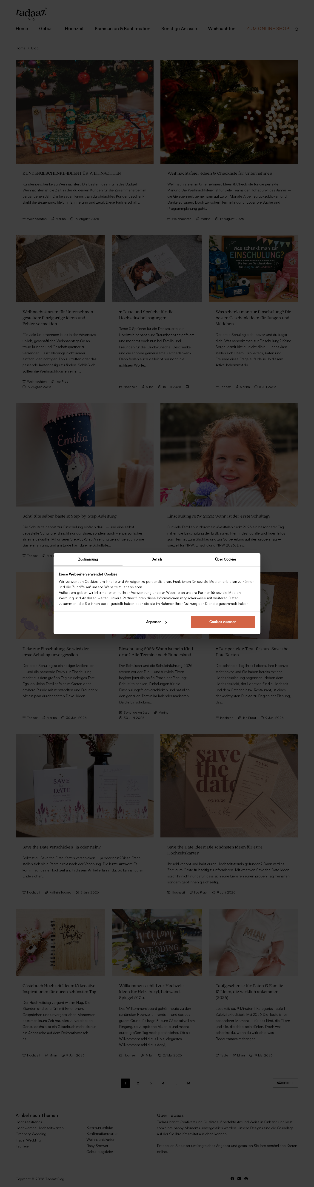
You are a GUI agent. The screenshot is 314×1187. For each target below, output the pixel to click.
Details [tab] (157, 559)
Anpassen (153, 622)
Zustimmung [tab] (88, 559)
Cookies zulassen (222, 622)
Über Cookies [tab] (226, 559)
